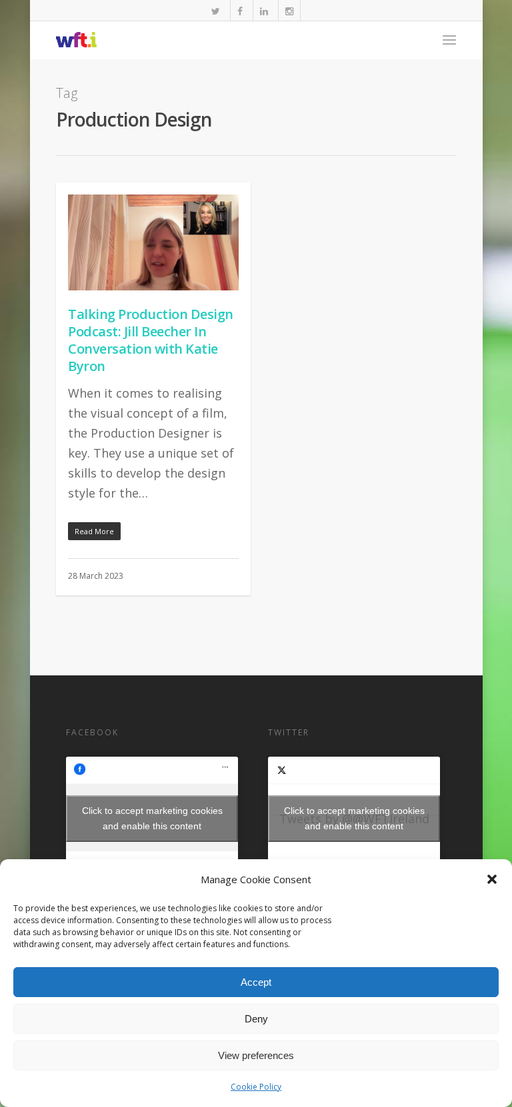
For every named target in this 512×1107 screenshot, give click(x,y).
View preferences (256, 1055)
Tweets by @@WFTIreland (354, 818)
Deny (256, 1018)
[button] (492, 879)
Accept (256, 982)
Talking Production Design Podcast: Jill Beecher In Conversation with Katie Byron (150, 340)
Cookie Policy (256, 1086)
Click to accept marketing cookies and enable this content (152, 818)
